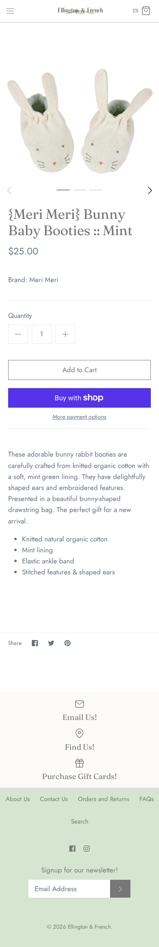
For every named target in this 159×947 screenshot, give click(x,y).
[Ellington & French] (79, 11)
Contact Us (54, 799)
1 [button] (63, 190)
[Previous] (9, 190)
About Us (18, 799)
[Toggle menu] (10, 10)
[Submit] (120, 889)
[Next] (150, 190)
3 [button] (96, 190)
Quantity (20, 315)
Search (79, 821)
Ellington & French (89, 927)
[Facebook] (72, 848)
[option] (79, 101)
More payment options (79, 416)
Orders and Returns (103, 799)
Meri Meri (43, 280)
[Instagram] (87, 848)
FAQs (146, 799)
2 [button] (79, 190)
